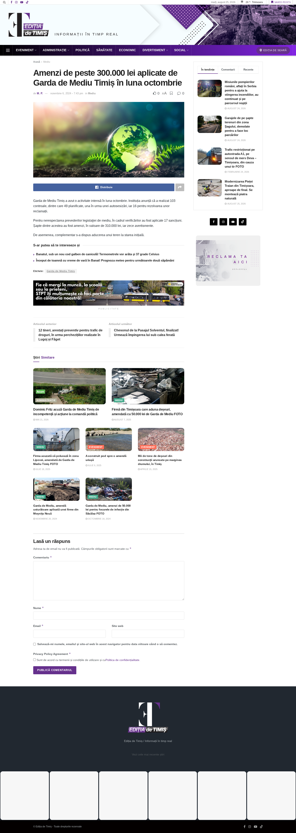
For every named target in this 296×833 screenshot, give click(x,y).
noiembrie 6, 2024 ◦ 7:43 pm (66, 93)
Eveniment (25, 50)
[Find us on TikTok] (27, 2)
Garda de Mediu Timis (61, 271)
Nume (38, 608)
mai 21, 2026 (42, 419)
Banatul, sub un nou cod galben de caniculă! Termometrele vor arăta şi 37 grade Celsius (97, 254)
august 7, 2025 (122, 419)
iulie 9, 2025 (94, 465)
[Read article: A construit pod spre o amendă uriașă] (109, 439)
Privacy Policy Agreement (52, 654)
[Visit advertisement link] (108, 293)
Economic (127, 50)
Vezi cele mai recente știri (148, 754)
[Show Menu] (8, 50)
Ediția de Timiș (44, 826)
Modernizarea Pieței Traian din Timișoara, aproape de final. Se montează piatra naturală (239, 189)
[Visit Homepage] (29, 25)
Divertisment (154, 50)
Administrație (54, 50)
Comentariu (42, 557)
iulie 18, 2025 (42, 469)
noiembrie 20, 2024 (46, 519)
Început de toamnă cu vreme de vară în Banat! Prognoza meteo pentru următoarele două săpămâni (105, 260)
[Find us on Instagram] (16, 2)
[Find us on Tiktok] (242, 221)
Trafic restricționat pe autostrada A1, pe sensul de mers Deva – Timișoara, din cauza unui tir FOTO (240, 158)
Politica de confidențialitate (122, 660)
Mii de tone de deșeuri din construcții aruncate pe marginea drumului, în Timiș (160, 459)
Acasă (36, 61)
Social (180, 50)
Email (38, 626)
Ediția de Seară (275, 50)
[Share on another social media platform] (179, 187)
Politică (83, 50)
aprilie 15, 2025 (148, 469)
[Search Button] (4, 2)
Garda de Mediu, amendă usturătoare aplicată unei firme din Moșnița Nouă (56, 509)
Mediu (46, 61)
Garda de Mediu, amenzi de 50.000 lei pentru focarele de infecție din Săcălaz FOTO (108, 509)
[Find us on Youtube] (21, 2)
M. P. (40, 93)
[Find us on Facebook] (11, 2)
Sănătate (104, 50)
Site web (117, 626)
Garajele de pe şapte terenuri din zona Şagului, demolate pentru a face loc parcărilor (239, 126)
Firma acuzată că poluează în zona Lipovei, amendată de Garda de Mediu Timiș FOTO (56, 459)
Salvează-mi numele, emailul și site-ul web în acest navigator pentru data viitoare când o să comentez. (107, 644)
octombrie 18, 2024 (99, 519)
